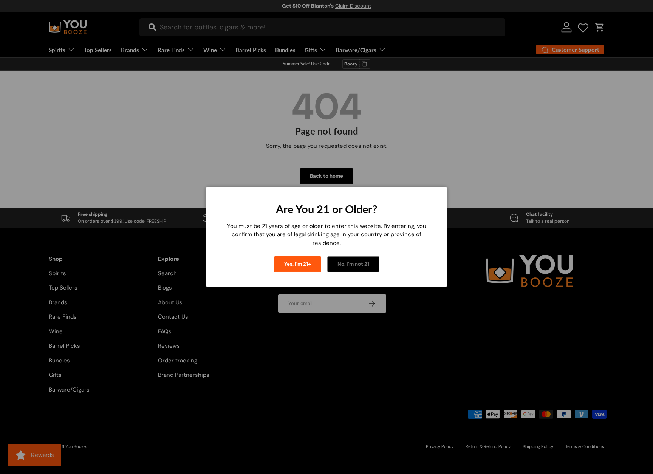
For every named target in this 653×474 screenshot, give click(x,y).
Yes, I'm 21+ (297, 264)
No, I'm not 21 (353, 264)
